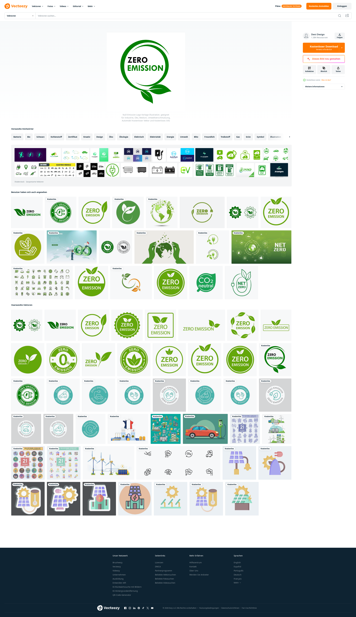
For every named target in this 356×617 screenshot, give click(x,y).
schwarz (40, 136)
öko (111, 136)
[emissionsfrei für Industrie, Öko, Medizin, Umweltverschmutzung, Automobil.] (202, 212)
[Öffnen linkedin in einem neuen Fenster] (134, 608)
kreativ (86, 136)
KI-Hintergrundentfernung (125, 591)
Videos (63, 6)
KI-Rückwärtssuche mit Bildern (127, 587)
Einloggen (342, 6)
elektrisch (139, 136)
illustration (275, 136)
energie (170, 136)
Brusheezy (117, 562)
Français (238, 578)
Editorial (77, 6)
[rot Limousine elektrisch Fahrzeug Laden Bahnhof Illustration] (205, 429)
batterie (17, 136)
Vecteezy (117, 566)
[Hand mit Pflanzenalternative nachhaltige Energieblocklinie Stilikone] (27, 247)
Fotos (50, 6)
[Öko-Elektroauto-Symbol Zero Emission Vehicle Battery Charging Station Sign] (128, 212)
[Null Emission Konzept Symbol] (134, 395)
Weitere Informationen (315, 86)
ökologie (123, 136)
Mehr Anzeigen (279, 170)
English (237, 562)
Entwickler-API (119, 582)
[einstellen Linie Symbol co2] (178, 463)
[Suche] (339, 15)
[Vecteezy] (15, 6)
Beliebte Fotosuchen (164, 578)
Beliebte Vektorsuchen (165, 574)
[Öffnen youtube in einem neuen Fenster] (152, 608)
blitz (196, 136)
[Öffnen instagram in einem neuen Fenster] (130, 608)
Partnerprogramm (163, 570)
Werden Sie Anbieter (199, 574)
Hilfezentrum (195, 562)
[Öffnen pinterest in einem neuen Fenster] (139, 608)
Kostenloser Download (324, 48)
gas (238, 136)
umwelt (184, 136)
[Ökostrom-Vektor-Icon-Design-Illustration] (212, 247)
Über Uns (193, 570)
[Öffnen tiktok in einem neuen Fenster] (143, 608)
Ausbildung (118, 578)
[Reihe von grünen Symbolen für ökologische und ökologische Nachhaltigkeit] (42, 282)
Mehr (90, 6)
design (99, 136)
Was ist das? (326, 80)
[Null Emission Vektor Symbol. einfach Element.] (275, 395)
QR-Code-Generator (122, 595)
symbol (260, 136)
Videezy (116, 570)
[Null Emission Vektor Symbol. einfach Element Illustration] (63, 395)
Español (237, 566)
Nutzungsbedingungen (209, 608)
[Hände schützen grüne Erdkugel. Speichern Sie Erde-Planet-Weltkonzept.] (164, 247)
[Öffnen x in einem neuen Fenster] (148, 608)
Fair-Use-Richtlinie (249, 608)
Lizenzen (159, 562)
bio (28, 136)
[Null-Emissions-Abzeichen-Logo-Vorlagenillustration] (115, 247)
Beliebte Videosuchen (165, 582)
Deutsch (237, 574)
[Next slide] (287, 137)
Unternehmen (119, 574)
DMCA (158, 566)
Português (238, 570)
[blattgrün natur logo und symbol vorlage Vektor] (131, 282)
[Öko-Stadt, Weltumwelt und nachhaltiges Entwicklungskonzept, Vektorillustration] (162, 212)
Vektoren (36, 6)
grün (248, 136)
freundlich (209, 136)
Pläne (277, 6)
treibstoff (225, 136)
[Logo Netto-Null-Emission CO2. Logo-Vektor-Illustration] (241, 282)
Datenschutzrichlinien (230, 608)
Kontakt (193, 566)
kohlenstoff (56, 136)
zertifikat (72, 136)
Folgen (340, 37)
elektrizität (155, 136)
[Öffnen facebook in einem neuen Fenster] (125, 608)
